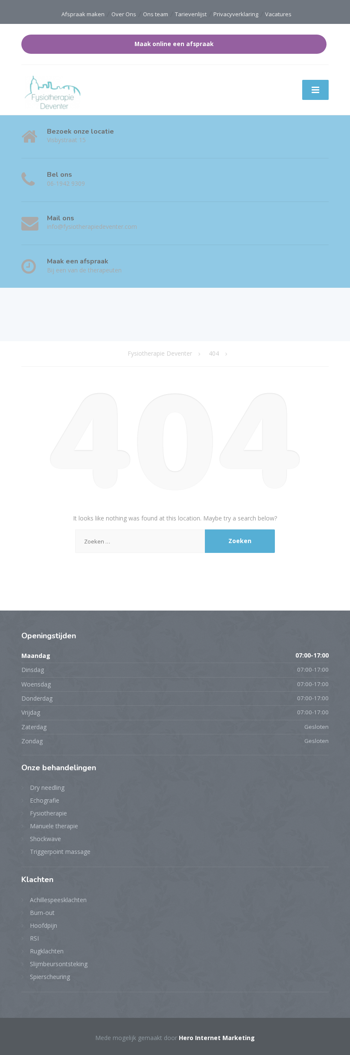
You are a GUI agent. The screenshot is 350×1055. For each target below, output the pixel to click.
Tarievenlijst (191, 14)
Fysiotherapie (48, 813)
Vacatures (278, 14)
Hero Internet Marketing (217, 1038)
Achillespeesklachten (58, 900)
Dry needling (47, 787)
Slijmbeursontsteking (59, 964)
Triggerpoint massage (60, 852)
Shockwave (45, 839)
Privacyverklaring (235, 14)
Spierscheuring (50, 977)
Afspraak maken (83, 14)
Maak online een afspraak (173, 44)
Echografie (44, 800)
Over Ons (123, 14)
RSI (34, 938)
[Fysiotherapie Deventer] (52, 92)
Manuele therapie (54, 826)
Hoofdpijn (43, 925)
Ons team (155, 14)
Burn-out (42, 913)
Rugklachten (47, 951)
